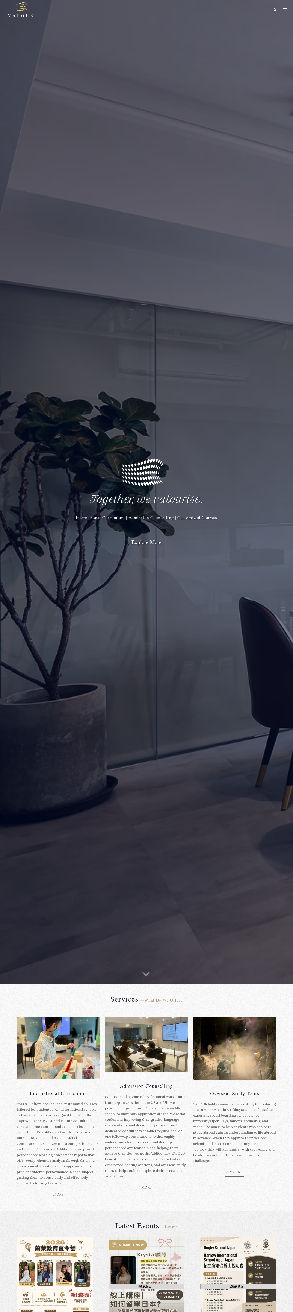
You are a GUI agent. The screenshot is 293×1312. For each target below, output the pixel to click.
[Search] (275, 9)
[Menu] (285, 9)
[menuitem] (275, 9)
